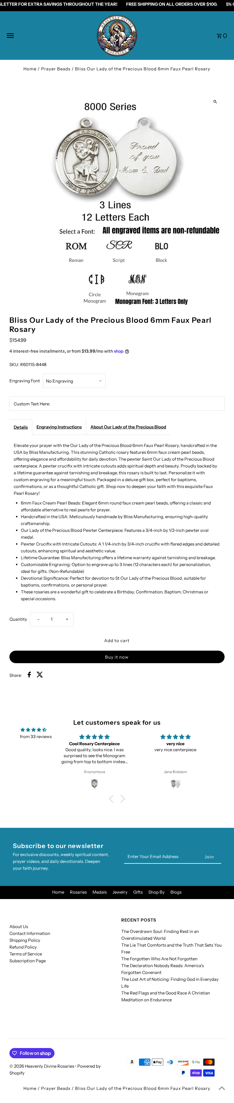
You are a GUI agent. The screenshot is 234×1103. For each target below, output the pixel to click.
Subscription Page (27, 960)
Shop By (156, 892)
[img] (34, 729)
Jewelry (120, 892)
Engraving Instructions (59, 427)
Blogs (175, 892)
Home (30, 69)
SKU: (14, 364)
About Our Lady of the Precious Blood (128, 427)
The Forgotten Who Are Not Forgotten (159, 958)
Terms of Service (25, 954)
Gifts (138, 892)
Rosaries (78, 892)
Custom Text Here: (32, 404)
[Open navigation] (49, 35)
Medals (99, 892)
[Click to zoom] (215, 101)
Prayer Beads (55, 69)
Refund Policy (23, 947)
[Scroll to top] (221, 1088)
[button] (113, 799)
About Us (18, 926)
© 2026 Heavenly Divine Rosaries (42, 1066)
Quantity (18, 619)
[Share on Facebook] (29, 675)
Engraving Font (24, 380)
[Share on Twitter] (40, 675)
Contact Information (29, 933)
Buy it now (117, 657)
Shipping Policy (24, 940)
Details (21, 427)
